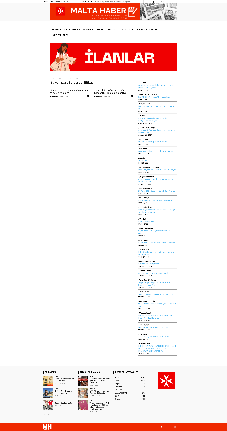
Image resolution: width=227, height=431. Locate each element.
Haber (92, 400)
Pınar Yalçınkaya (145, 207)
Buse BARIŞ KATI (145, 188)
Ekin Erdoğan (143, 325)
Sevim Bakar (143, 292)
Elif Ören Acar (143, 249)
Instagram (180, 427)
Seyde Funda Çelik (145, 228)
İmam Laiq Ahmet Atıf (147, 94)
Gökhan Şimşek (144, 313)
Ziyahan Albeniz (144, 270)
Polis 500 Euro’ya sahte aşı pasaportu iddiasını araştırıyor (110, 91)
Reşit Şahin (54, 96)
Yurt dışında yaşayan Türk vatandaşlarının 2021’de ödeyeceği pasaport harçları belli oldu (99, 406)
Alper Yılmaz (143, 240)
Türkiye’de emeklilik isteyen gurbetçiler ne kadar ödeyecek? (100, 381)
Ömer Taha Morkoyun (147, 280)
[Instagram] (175, 427)
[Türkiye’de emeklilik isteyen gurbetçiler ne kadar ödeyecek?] (83, 381)
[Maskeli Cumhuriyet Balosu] (48, 405)
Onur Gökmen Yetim (146, 301)
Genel (56, 376)
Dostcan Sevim (144, 104)
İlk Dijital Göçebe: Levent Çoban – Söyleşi (63, 392)
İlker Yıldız (142, 148)
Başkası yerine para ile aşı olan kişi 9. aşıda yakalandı (69, 91)
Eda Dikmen (143, 139)
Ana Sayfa (53, 79)
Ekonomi (92, 376)
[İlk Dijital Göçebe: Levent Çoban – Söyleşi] (48, 393)
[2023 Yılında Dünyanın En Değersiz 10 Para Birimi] (83, 393)
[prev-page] (44, 414)
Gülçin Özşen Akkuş (146, 261)
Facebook (167, 427)
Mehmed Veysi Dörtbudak (149, 167)
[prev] (142, 1)
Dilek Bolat (142, 219)
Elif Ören (141, 115)
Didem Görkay (144, 343)
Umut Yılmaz (143, 198)
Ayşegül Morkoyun (146, 176)
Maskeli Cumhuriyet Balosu (64, 403)
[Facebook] (161, 427)
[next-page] (48, 414)
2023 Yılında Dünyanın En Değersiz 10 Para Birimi (99, 392)
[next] (145, 1)
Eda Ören (142, 82)
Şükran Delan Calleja (146, 127)
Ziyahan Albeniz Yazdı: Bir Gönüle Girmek (64, 380)
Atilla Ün (141, 158)
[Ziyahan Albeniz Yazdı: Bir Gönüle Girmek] (48, 381)
